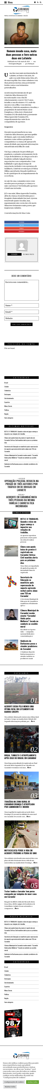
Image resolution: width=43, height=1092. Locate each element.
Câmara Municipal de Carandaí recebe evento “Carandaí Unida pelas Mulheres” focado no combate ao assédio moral (21, 457)
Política (6, 410)
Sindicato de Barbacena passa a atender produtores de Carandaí (28, 644)
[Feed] (37, 2)
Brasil (6, 382)
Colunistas (7, 390)
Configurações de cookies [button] (14, 1082)
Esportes (7, 402)
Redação (31, 64)
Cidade (6, 386)
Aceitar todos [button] (32, 1082)
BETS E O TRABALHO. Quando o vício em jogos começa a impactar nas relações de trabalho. (21, 432)
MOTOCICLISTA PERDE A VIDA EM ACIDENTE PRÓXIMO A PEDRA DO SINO (20, 852)
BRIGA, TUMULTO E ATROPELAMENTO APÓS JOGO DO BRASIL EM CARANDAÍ (20, 756)
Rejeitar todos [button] (10, 1087)
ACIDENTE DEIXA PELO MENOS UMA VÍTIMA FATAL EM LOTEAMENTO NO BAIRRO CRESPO (19, 709)
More (33, 721)
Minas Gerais (8, 406)
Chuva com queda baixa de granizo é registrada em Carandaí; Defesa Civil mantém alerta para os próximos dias (20, 440)
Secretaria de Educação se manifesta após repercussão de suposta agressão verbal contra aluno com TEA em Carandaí (21, 448)
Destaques (12, 64)
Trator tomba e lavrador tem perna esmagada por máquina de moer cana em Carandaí (20, 894)
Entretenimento (9, 398)
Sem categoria (8, 418)
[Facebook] (35, 2)
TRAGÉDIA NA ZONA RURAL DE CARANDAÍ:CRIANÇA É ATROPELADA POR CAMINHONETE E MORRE (19, 804)
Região (19, 64)
